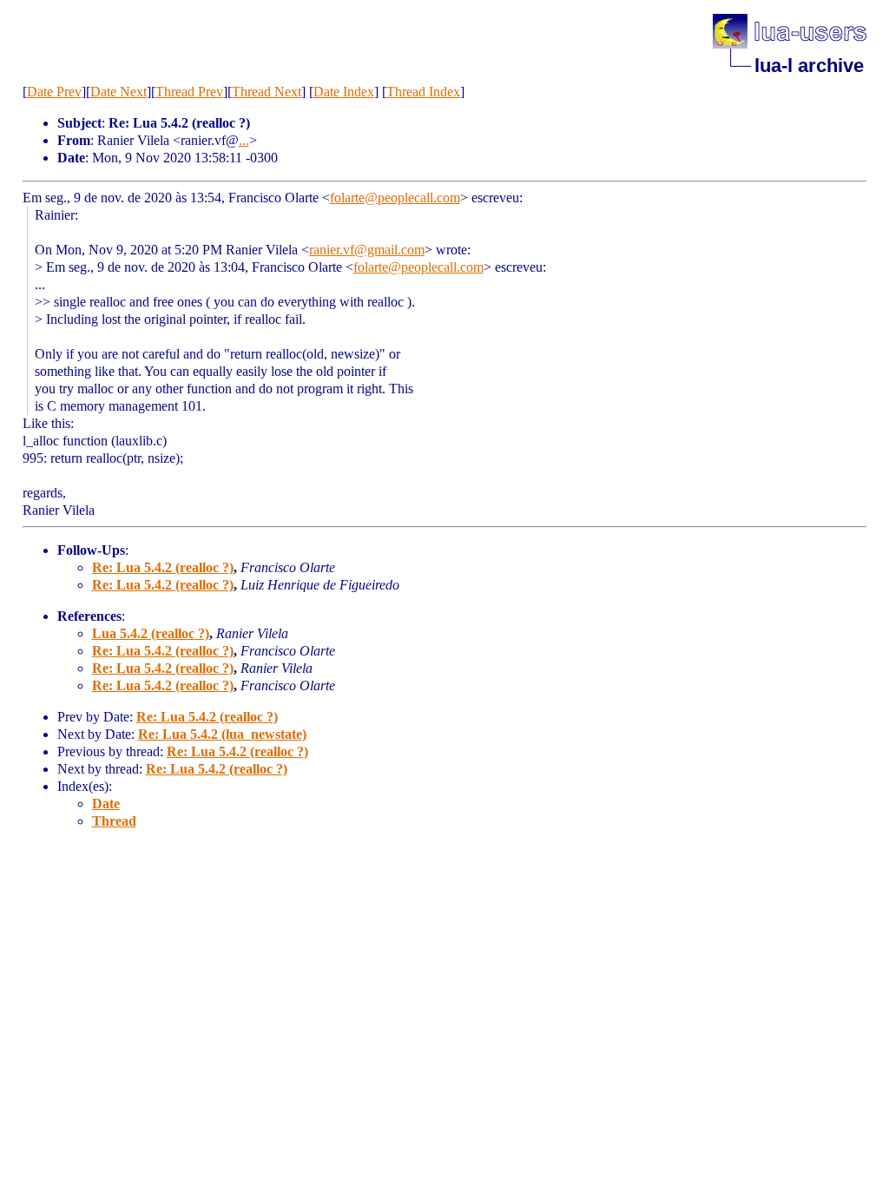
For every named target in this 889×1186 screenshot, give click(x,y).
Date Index (343, 91)
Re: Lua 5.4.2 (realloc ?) (163, 567)
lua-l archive (809, 65)
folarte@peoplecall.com (395, 197)
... (244, 140)
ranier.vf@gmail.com (367, 249)
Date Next (118, 91)
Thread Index (423, 91)
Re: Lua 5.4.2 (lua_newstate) (222, 734)
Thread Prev (189, 91)
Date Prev (54, 91)
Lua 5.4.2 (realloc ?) (150, 633)
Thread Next (266, 91)
